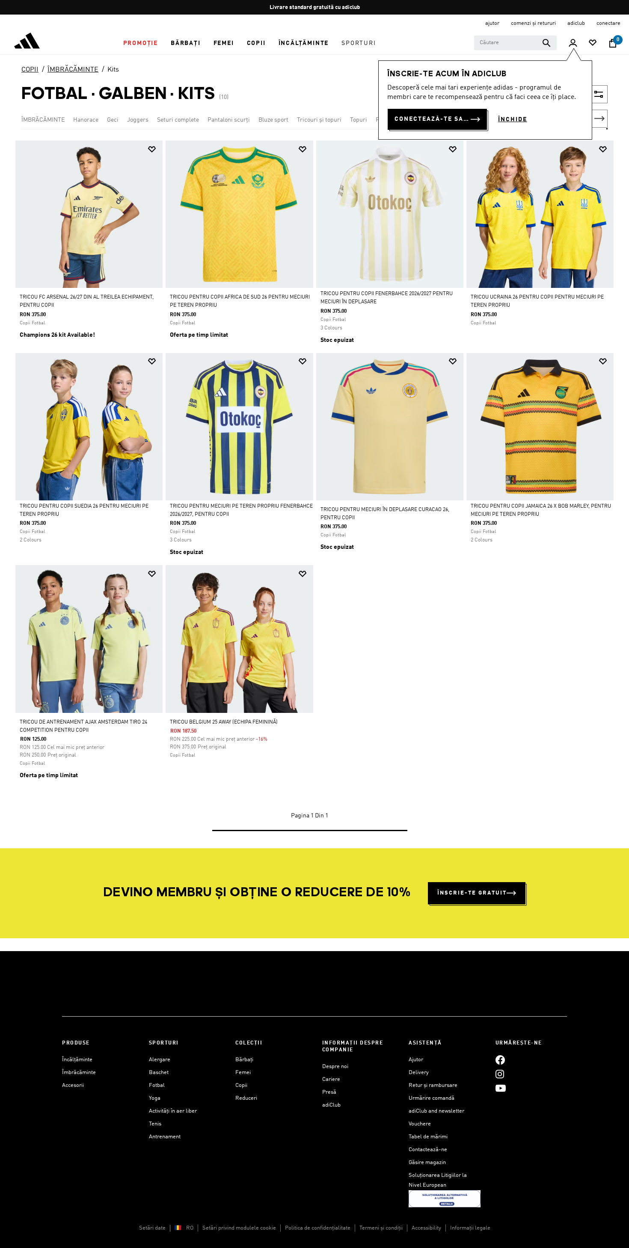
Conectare (608, 23)
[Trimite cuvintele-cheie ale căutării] (546, 43)
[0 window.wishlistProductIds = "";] (592, 43)
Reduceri (246, 1098)
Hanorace (85, 120)
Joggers (137, 120)
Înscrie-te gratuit (472, 893)
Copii (241, 1085)
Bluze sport (273, 120)
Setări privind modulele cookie (239, 1228)
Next (599, 119)
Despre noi (335, 1066)
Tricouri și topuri (319, 120)
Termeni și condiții (381, 1228)
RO (189, 1228)
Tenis (155, 1124)
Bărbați (244, 1059)
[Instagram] (499, 1074)
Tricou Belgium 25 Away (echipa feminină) (224, 722)
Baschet (159, 1072)
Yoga (154, 1098)
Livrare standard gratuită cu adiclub (315, 7)
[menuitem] (140, 43)
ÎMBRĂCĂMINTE (72, 69)
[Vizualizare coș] (612, 43)
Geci (113, 120)
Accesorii (73, 1085)
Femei (243, 1072)
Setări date (152, 1228)
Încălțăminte (77, 1059)
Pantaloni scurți (229, 120)
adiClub (331, 1105)
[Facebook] (500, 1059)
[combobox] (515, 43)
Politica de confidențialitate (317, 1228)
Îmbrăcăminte (79, 1072)
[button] (140, 43)
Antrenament (165, 1137)
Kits (113, 69)
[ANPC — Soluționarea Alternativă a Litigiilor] (445, 1198)
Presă (329, 1092)
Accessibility (426, 1228)
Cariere (331, 1079)
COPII (30, 69)
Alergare (159, 1059)
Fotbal (157, 1085)
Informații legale (470, 1228)
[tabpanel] (314, 494)
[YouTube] (500, 1088)
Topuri (358, 120)
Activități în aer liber (173, 1111)
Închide (512, 120)
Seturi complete (178, 120)
